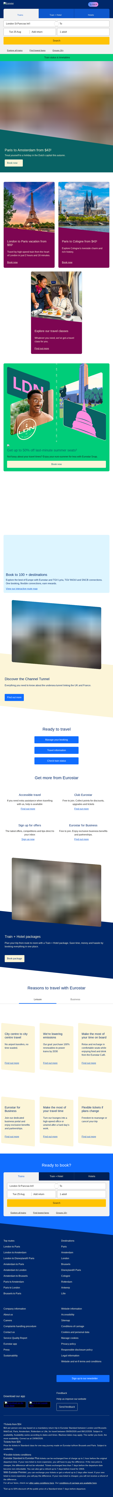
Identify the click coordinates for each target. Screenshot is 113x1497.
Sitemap (65, 1320)
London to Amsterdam (15, 1252)
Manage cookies (69, 1338)
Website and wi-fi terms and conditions (81, 1361)
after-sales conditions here (41, 1483)
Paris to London (12, 1287)
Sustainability (11, 1355)
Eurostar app (10, 1344)
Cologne (65, 1276)
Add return (37, 32)
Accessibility (67, 1314)
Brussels (65, 1264)
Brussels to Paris (12, 1293)
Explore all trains (15, 50)
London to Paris (12, 1246)
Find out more (42, 348)
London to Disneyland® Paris (19, 1258)
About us (8, 1314)
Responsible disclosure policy (77, 1349)
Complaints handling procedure (28, 1326)
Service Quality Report (15, 1338)
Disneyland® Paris (71, 1270)
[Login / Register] (102, 4)
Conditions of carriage (72, 1326)
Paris (64, 1246)
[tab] (21, 13)
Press (17, 1349)
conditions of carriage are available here (78, 1483)
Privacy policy (68, 1344)
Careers (8, 1320)
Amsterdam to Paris (14, 1264)
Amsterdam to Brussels (16, 1276)
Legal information (70, 1355)
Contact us (9, 1332)
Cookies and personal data (75, 1332)
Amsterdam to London (15, 1270)
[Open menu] (106, 4)
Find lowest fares (37, 50)
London (65, 1258)
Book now (12, 262)
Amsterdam (67, 1252)
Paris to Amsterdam (14, 1282)
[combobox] (30, 24)
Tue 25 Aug (15, 32)
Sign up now (28, 839)
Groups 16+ (58, 50)
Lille (63, 1293)
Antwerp (65, 1287)
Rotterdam (66, 1282)
